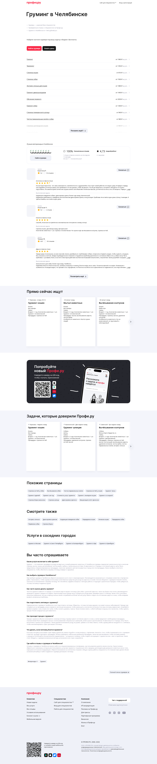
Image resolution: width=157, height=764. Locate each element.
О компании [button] (86, 702)
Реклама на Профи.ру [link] (89, 709)
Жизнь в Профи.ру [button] (88, 722)
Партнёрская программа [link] (90, 716)
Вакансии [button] (85, 719)
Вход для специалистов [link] (63, 706)
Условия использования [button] (36, 712)
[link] (34, 48)
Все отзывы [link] (31, 709)
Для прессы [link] (85, 712)
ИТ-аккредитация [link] (87, 706)
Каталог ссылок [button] (32, 716)
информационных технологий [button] (91, 747)
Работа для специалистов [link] (63, 709)
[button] (123, 170)
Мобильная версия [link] (34, 719)
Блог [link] (83, 726)
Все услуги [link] (31, 706)
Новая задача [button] (32, 702)
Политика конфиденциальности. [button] (101, 751)
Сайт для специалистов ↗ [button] (64, 702)
